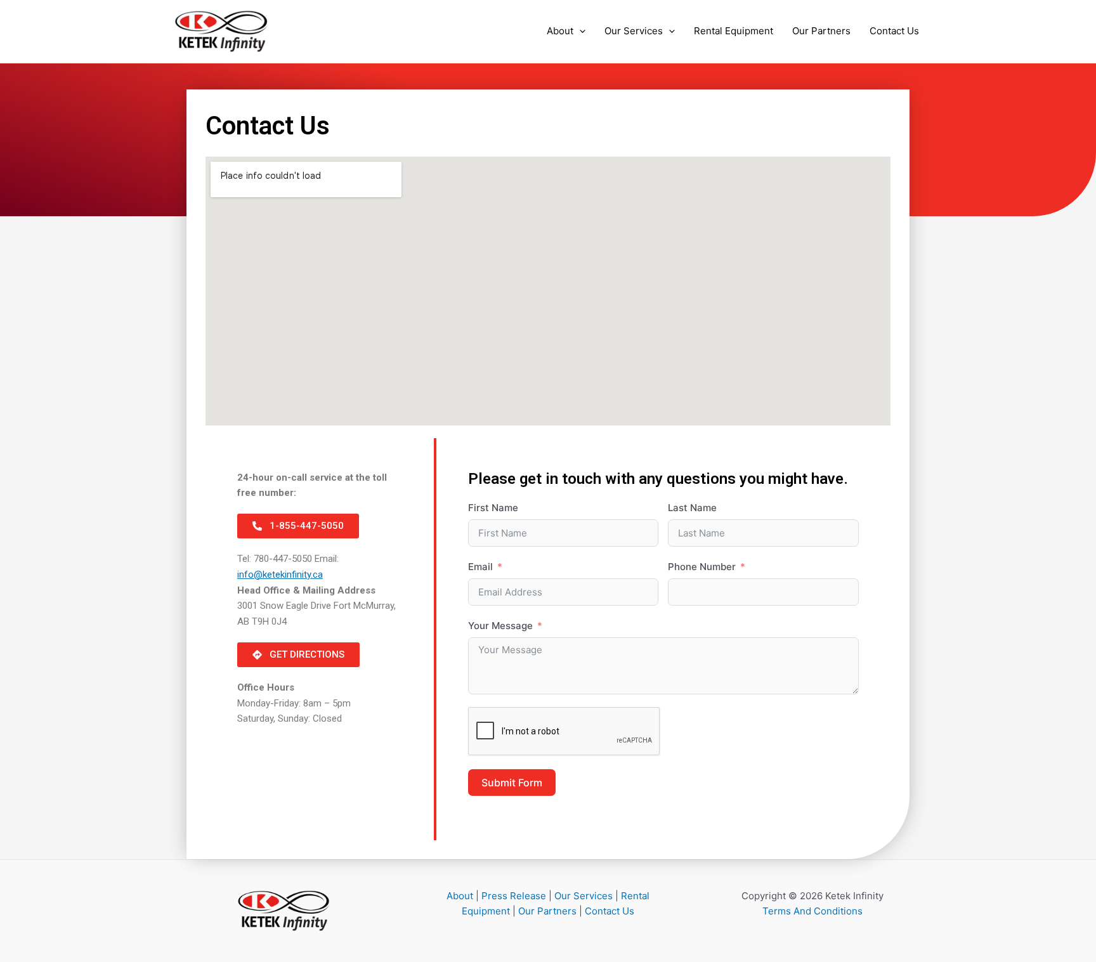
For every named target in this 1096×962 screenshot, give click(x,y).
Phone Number (702, 567)
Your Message (500, 626)
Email (480, 567)
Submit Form (511, 782)
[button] (579, 31)
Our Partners (821, 31)
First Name (493, 508)
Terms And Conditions (812, 911)
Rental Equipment (733, 31)
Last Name (692, 508)
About (560, 31)
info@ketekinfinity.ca (280, 574)
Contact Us (894, 31)
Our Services (633, 31)
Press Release (513, 896)
